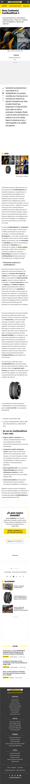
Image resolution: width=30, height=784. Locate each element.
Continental (16, 568)
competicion (6, 667)
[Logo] (15, 2)
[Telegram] (3, 93)
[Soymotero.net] (15, 690)
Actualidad (7, 572)
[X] (3, 98)
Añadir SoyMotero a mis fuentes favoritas (15, 531)
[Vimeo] (17, 775)
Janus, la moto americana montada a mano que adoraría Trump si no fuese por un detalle (14, 673)
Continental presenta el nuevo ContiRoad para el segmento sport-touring (20, 597)
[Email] (3, 90)
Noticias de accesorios (19, 572)
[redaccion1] (12, 55)
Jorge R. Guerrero (13, 656)
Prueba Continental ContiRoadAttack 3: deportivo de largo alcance (21, 609)
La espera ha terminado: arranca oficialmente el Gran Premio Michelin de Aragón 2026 (15, 662)
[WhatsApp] (3, 88)
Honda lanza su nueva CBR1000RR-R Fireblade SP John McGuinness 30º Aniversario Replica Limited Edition (14, 652)
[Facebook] (3, 95)
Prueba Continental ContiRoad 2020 (19, 586)
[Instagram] (12, 775)
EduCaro (11, 677)
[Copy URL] (3, 100)
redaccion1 (16, 55)
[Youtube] (20, 775)
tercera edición (22, 247)
